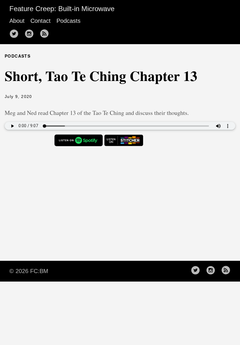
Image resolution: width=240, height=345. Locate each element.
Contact (40, 21)
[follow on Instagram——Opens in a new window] (31, 34)
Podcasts (68, 21)
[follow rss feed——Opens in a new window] (46, 34)
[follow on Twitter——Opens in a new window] (15, 34)
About (17, 21)
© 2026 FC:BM (28, 271)
